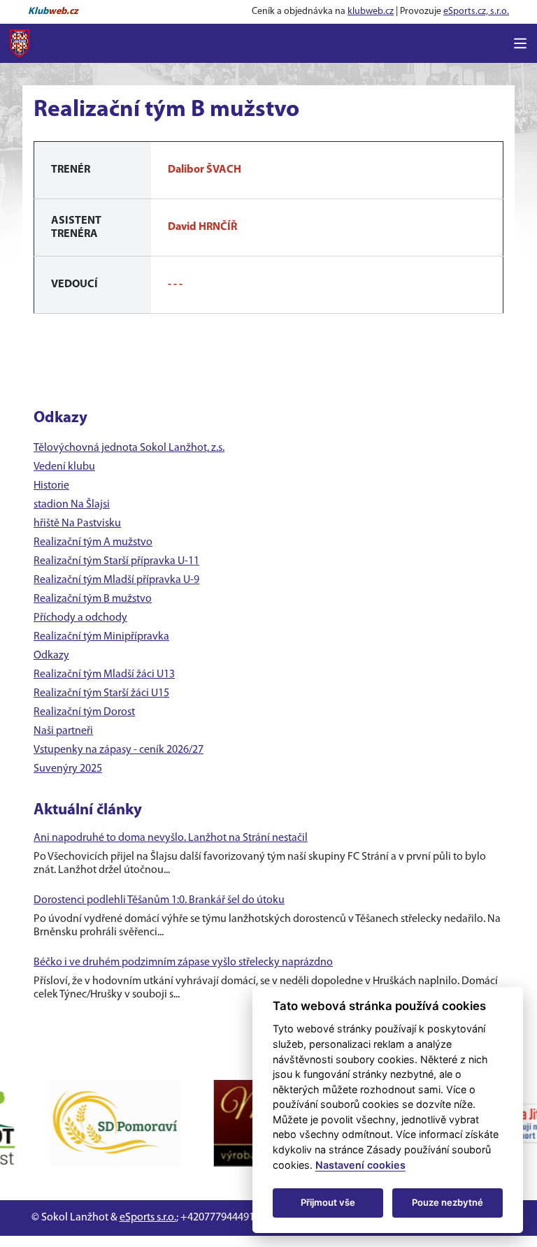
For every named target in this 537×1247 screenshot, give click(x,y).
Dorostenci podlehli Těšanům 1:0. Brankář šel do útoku (159, 900)
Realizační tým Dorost (84, 712)
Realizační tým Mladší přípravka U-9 (116, 580)
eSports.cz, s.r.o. (476, 11)
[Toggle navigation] (520, 43)
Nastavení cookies (360, 1165)
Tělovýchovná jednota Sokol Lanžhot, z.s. (129, 448)
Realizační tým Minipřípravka (101, 636)
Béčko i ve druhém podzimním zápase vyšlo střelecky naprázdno (183, 962)
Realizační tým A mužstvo (93, 542)
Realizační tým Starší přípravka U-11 (116, 561)
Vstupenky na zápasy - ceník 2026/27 (118, 750)
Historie (51, 485)
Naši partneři (63, 731)
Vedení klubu (64, 467)
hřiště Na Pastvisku (77, 523)
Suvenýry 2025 (68, 768)
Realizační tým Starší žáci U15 (101, 693)
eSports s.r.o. (148, 1217)
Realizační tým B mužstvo (93, 599)
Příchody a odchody (80, 618)
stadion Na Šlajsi (72, 504)
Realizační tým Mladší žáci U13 (104, 674)
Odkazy (51, 655)
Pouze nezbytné (447, 1202)
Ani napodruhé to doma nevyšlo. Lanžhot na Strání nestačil (171, 838)
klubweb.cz (371, 11)
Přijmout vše (328, 1202)
